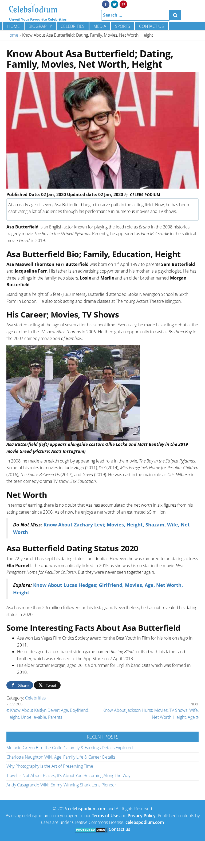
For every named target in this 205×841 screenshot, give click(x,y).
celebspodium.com (87, 809)
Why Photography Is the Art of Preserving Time (49, 766)
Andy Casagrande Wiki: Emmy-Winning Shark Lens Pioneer (61, 785)
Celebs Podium (145, 194)
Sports (122, 26)
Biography (40, 26)
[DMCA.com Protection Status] (91, 829)
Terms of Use (105, 816)
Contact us (151, 26)
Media (99, 26)
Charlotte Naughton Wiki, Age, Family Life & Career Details (60, 757)
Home (13, 26)
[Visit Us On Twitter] (114, 4)
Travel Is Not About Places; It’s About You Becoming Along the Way (68, 775)
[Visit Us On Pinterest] (123, 4)
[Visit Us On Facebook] (105, 4)
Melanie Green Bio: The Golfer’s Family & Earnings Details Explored (69, 748)
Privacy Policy (142, 816)
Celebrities (73, 26)
